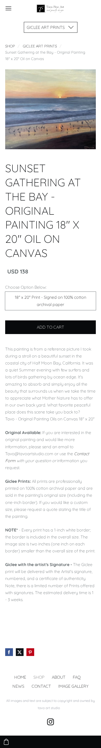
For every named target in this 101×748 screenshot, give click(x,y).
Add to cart (50, 327)
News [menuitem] (18, 686)
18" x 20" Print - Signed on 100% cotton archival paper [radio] (50, 301)
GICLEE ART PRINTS (40, 46)
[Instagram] (50, 721)
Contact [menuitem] (41, 686)
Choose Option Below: (26, 287)
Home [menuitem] (20, 677)
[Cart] (6, 742)
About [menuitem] (59, 677)
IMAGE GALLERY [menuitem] (73, 686)
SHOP (10, 46)
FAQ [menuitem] (77, 677)
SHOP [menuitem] (39, 677)
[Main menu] (8, 8)
